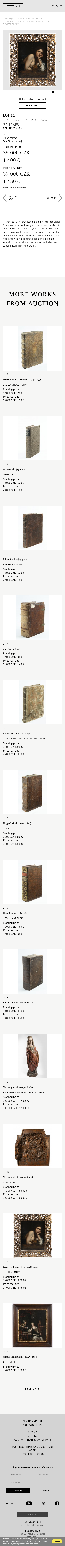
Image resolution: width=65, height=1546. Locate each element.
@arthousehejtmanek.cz (32, 1524)
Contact (32, 1514)
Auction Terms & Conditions (32, 1439)
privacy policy (25, 1539)
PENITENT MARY (11, 24)
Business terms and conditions (32, 1446)
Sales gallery (32, 1425)
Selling (32, 1436)
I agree (57, 1541)
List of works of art (38, 21)
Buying (32, 1432)
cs (53, 6)
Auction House (32, 1421)
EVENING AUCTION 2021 (14, 21)
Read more (32, 1389)
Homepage (8, 18)
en (57, 6)
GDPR (32, 1450)
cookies (38, 1544)
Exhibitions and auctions (28, 18)
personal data (22, 1541)
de (61, 6)
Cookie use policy (32, 1454)
